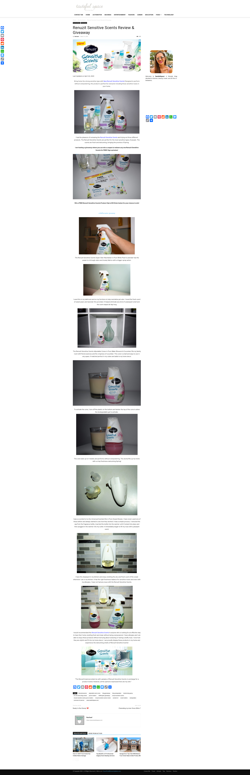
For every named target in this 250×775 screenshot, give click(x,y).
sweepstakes (133, 698)
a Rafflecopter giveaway (107, 213)
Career (139, 15)
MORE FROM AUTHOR (95, 733)
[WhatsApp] (2, 51)
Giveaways (83, 23)
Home (88, 15)
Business (108, 15)
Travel (153, 771)
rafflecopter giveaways (104, 695)
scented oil (115, 698)
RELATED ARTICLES (80, 733)
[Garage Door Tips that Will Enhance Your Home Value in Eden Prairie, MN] (130, 744)
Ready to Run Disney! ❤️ (81, 708)
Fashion (131, 15)
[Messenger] (2, 55)
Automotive (97, 15)
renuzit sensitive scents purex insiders (83, 698)
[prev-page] (74, 759)
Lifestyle (159, 771)
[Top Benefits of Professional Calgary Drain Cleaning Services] (106, 744)
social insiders (124, 698)
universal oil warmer (79, 700)
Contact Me (78, 15)
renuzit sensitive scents (118, 695)
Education (149, 15)
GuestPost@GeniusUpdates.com (112, 771)
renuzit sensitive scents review (103, 698)
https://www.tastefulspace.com (94, 720)
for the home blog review (80, 695)
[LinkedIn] (2, 47)
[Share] (2, 63)
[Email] (2, 36)
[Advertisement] (161, 34)
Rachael (77, 36)
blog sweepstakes (116, 693)
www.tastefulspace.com (93, 700)
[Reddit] (2, 43)
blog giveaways (106, 693)
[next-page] (77, 759)
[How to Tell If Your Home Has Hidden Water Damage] (83, 744)
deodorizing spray (128, 693)
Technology (169, 15)
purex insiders (92, 695)
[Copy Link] (2, 59)
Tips (164, 771)
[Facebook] (2, 28)
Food (158, 15)
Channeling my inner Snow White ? (130, 708)
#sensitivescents (83, 693)
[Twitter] (2, 32)
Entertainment (119, 15)
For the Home (81, 20)
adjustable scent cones (94, 693)
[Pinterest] (2, 39)
